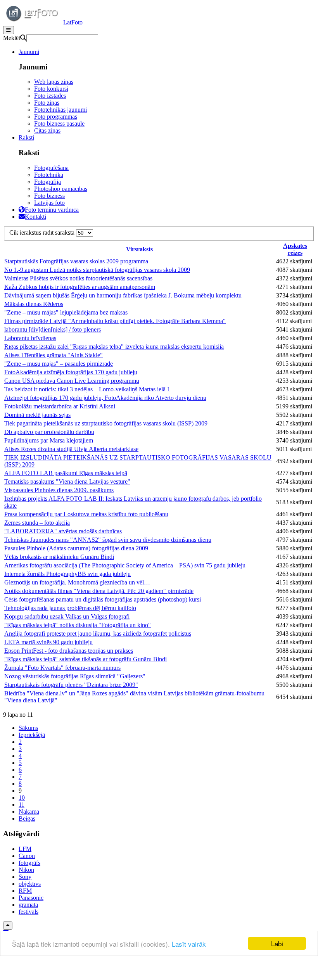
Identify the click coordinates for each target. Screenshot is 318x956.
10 (22, 797)
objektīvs (30, 883)
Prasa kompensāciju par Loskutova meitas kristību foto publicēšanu (86, 514)
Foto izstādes (50, 95)
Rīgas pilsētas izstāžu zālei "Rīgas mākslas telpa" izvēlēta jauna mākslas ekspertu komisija (114, 346)
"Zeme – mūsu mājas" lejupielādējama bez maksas (66, 312)
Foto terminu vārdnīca (52, 209)
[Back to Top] (7, 925)
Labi (277, 943)
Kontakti (35, 216)
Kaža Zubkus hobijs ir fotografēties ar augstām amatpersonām (79, 287)
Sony (25, 876)
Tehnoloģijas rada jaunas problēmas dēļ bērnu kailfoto (70, 608)
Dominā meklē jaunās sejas (37, 414)
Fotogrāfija (47, 181)
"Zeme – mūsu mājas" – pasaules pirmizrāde (58, 363)
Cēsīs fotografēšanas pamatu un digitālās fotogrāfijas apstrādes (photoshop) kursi (102, 599)
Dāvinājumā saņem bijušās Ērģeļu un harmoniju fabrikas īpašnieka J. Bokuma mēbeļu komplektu (123, 295)
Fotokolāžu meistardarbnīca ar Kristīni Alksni (59, 406)
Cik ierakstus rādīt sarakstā (42, 232)
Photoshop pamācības (60, 188)
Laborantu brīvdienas (30, 338)
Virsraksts (139, 249)
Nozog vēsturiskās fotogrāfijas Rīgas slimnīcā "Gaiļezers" (74, 676)
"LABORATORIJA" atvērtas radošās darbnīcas (63, 531)
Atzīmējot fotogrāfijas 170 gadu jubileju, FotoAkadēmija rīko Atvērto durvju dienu (105, 397)
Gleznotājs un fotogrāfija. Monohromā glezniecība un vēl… (77, 582)
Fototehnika (48, 174)
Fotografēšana (51, 167)
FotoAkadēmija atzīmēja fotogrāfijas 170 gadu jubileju (70, 372)
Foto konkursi (51, 88)
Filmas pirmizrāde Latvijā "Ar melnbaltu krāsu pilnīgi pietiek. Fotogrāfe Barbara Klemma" (115, 321)
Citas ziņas (47, 130)
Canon (27, 855)
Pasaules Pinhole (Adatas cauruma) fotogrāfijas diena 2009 (76, 548)
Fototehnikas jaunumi (60, 109)
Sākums (28, 727)
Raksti (26, 137)
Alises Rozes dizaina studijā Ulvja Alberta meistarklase (71, 449)
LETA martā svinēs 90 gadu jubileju (48, 642)
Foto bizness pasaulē (59, 123)
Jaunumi (29, 51)
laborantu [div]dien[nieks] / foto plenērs (52, 329)
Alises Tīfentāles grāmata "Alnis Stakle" (53, 355)
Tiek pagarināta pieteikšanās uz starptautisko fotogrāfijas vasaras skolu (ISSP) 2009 (105, 423)
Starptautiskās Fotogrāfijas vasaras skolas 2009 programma (76, 261)
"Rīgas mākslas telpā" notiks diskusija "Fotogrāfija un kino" (77, 625)
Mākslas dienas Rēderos (33, 304)
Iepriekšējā (32, 734)
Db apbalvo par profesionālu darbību (49, 432)
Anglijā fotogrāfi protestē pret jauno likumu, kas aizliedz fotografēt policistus (97, 633)
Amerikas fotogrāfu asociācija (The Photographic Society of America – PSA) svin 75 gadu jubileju (124, 565)
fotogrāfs (29, 862)
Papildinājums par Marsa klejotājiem (48, 440)
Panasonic (31, 897)
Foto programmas (55, 116)
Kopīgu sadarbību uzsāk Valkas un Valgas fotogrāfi (67, 616)
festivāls (28, 911)
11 (21, 804)
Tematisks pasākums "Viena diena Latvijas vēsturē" (67, 481)
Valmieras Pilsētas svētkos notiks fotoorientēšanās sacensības (78, 278)
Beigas (27, 818)
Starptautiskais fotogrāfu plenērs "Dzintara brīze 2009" (71, 684)
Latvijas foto (49, 202)
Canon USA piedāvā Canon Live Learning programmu (71, 380)
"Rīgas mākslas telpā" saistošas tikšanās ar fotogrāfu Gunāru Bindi (85, 659)
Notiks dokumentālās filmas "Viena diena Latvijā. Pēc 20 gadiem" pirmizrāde (99, 591)
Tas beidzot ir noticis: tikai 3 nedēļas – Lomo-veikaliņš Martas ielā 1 (87, 389)
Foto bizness (49, 195)
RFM (25, 890)
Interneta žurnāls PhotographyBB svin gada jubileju (67, 573)
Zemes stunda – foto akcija (37, 522)
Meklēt (11, 38)
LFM (25, 848)
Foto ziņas (46, 102)
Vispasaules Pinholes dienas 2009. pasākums (59, 490)
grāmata (28, 904)
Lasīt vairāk (189, 944)
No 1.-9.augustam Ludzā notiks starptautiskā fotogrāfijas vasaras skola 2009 (97, 269)
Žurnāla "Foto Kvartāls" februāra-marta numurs (62, 667)
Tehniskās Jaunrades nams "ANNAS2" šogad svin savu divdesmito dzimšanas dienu (107, 539)
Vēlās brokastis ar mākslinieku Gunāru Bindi (59, 556)
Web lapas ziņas (53, 81)
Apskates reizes (295, 249)
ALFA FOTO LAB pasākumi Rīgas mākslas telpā (65, 473)
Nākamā (29, 811)
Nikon (26, 869)
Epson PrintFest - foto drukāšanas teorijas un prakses (68, 650)
